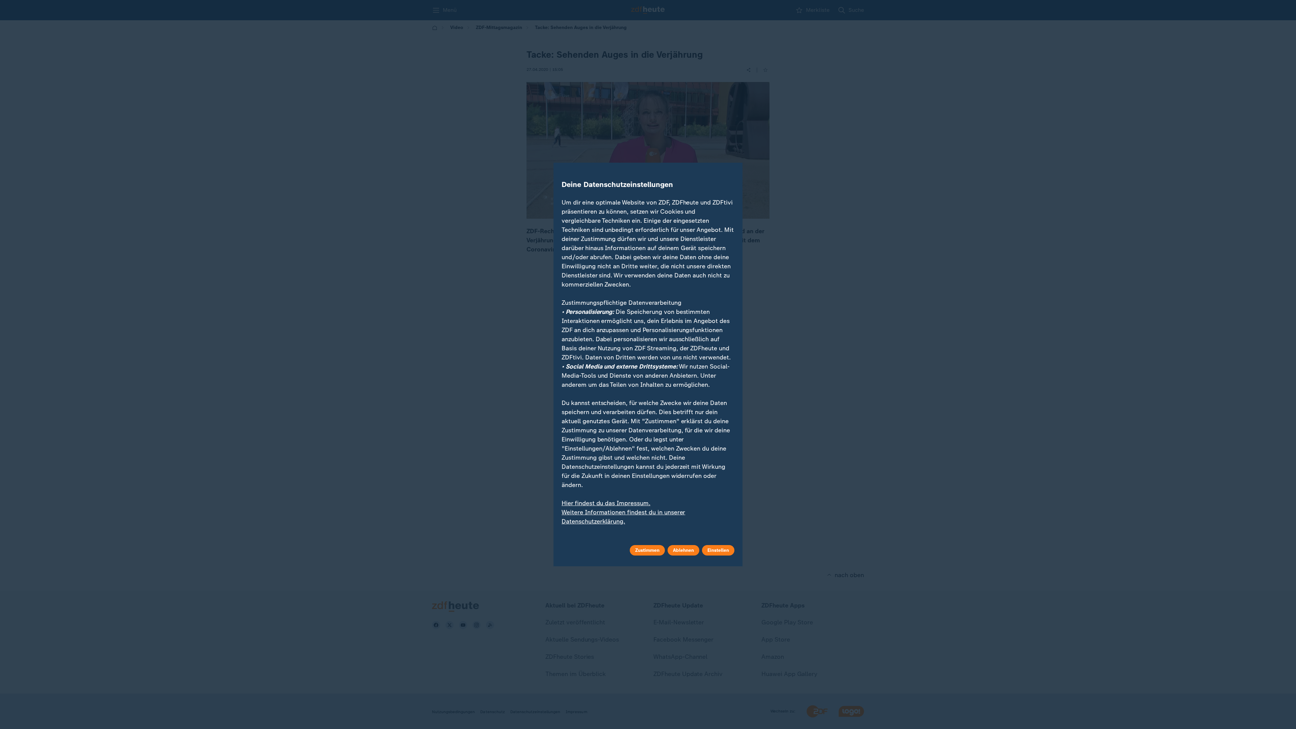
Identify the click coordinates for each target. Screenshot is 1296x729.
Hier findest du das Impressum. (606, 503)
